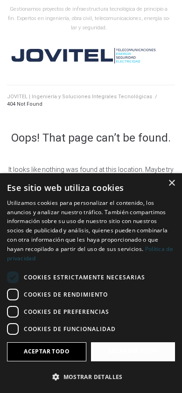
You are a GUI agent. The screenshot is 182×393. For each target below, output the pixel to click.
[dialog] (91, 283)
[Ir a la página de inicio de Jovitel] (84, 56)
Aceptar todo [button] (47, 351)
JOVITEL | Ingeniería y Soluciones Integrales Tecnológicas (79, 97)
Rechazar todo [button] (133, 351)
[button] (91, 376)
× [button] (171, 183)
